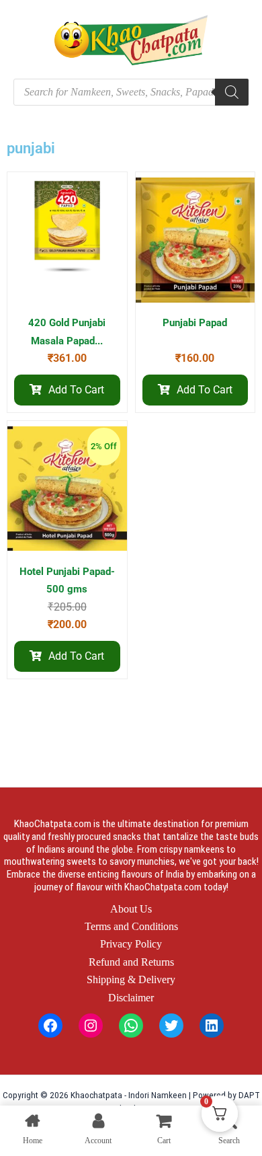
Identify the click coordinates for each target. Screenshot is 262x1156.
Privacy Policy (131, 944)
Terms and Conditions (131, 926)
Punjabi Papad (195, 323)
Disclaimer (131, 997)
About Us (131, 909)
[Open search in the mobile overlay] (131, 92)
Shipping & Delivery (131, 979)
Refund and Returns (131, 962)
